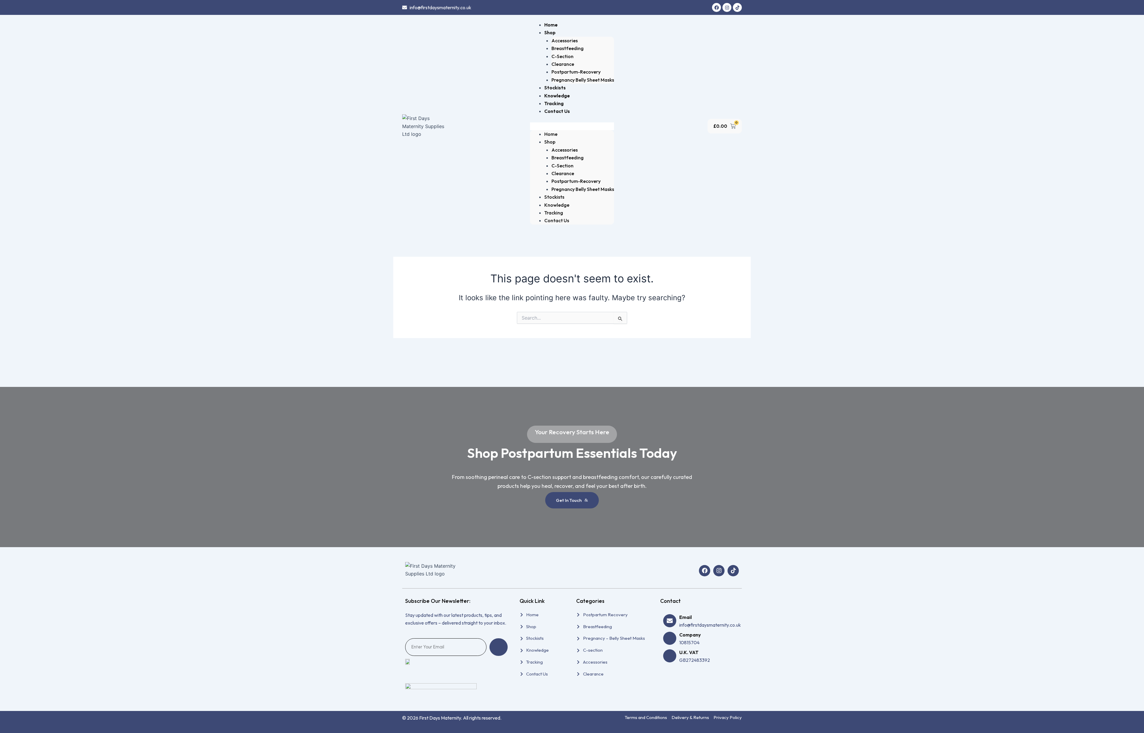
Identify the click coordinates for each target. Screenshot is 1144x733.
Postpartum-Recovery (576, 72)
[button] (572, 126)
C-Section (562, 56)
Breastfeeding (567, 48)
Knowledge (557, 96)
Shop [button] (550, 32)
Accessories (564, 40)
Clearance (562, 64)
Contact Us (557, 111)
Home (551, 25)
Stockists (555, 88)
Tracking (554, 103)
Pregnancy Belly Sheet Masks (582, 80)
